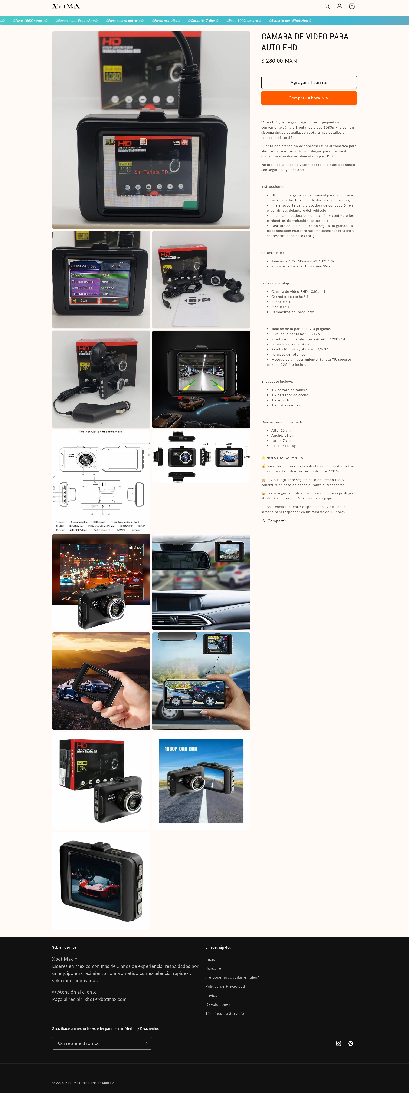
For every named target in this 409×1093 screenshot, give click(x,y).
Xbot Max (72, 1082)
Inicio (210, 959)
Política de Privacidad (225, 986)
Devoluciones (217, 1004)
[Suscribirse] (146, 1043)
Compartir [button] (277, 520)
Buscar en (214, 968)
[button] (327, 6)
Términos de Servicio (224, 1013)
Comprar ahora (309, 98)
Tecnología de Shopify (97, 1082)
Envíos (211, 995)
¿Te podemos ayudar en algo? (232, 977)
